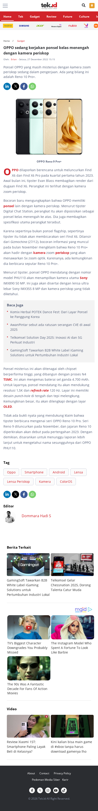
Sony (84, 278)
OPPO (15, 170)
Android (59, 472)
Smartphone (34, 472)
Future (67, 16)
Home (7, 16)
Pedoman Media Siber (46, 780)
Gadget (35, 16)
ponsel (9, 206)
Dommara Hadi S (36, 515)
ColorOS (66, 481)
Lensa (78, 472)
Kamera (45, 481)
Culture (84, 16)
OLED (7, 406)
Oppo (11, 472)
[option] (29, 575)
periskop (62, 253)
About (31, 773)
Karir (65, 780)
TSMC (7, 379)
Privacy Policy (62, 773)
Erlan (14, 59)
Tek (20, 16)
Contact (44, 773)
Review (51, 16)
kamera (39, 253)
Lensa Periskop (18, 481)
